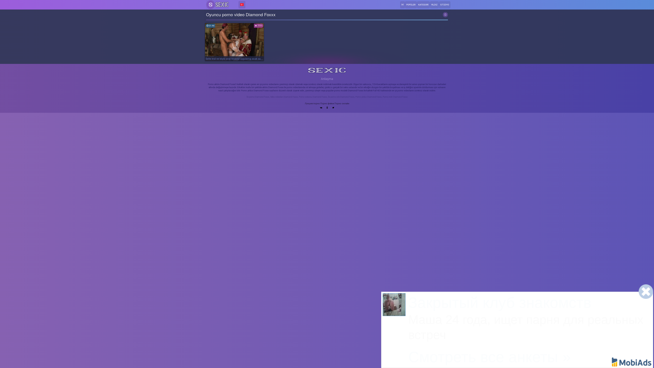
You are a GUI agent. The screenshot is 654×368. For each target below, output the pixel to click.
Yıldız (434, 4)
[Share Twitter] (333, 107)
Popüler (411, 4)
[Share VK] (321, 107)
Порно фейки (327, 103)
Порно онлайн (341, 103)
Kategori (423, 4)
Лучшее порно (312, 103)
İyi (402, 4)
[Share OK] (327, 107)
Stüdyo (444, 4)
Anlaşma (327, 79)
